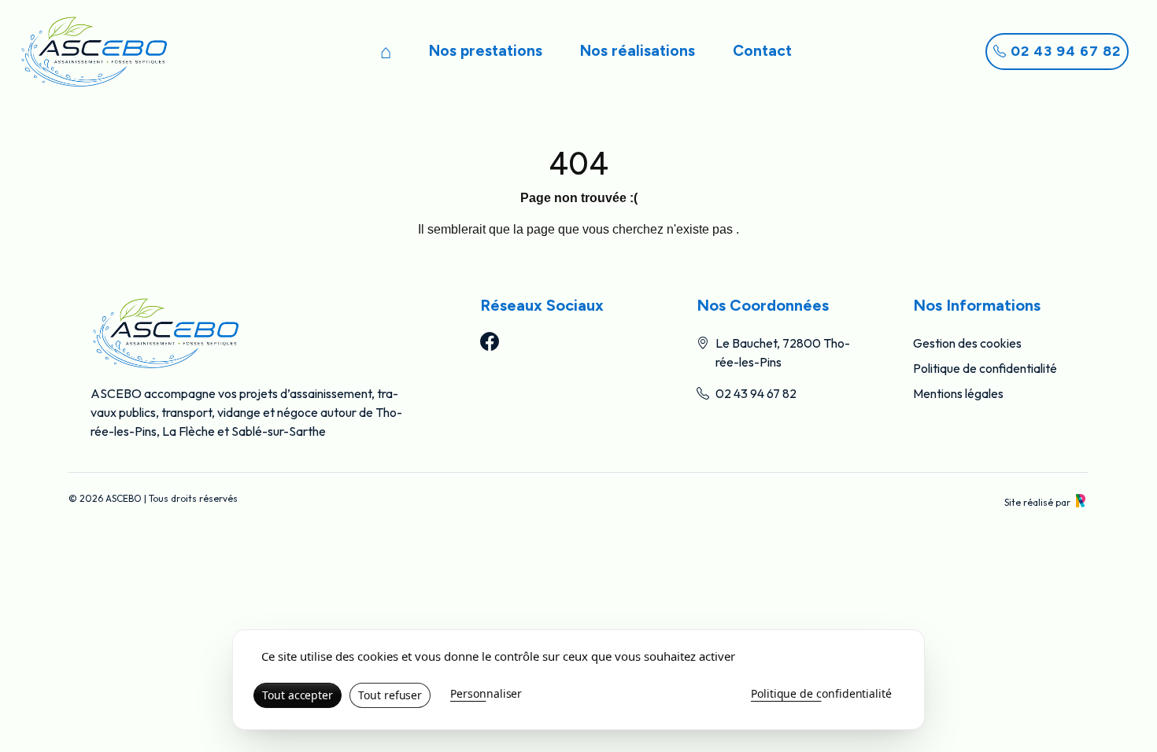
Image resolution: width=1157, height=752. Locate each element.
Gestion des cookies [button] (967, 343)
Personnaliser (486, 693)
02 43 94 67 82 (1064, 51)
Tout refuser (390, 694)
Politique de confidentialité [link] (821, 693)
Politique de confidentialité (985, 368)
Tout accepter (297, 694)
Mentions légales (958, 393)
